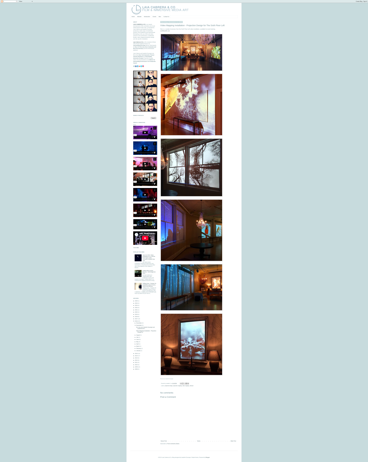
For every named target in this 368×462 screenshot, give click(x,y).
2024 (136, 303)
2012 (136, 360)
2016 (136, 321)
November (139, 325)
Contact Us (166, 16)
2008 (136, 369)
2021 (136, 310)
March (138, 346)
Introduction (147, 16)
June (137, 339)
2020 (136, 312)
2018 (136, 316)
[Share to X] (184, 383)
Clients (154, 16)
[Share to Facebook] (186, 383)
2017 (136, 318)
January (138, 350)
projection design (168, 385)
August (138, 335)
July (137, 337)
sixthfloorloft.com (165, 31)
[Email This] (181, 383)
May (137, 341)
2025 (136, 301)
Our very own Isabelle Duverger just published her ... (145, 328)
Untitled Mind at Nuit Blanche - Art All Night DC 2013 (149, 272)
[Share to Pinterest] (188, 383)
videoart (191, 385)
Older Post (233, 441)
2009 (136, 367)
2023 (136, 305)
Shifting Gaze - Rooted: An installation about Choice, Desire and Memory (149, 285)
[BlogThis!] (183, 383)
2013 (136, 358)
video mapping (185, 385)
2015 (136, 353)
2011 (136, 362)
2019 (136, 314)
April (137, 344)
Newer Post (164, 441)
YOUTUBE (136, 247)
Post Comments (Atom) (173, 443)
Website (139, 16)
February (138, 348)
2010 (136, 364)
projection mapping (177, 385)
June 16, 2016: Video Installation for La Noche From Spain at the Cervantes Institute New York (149, 257)
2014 (136, 355)
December (139, 323)
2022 (136, 307)
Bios (160, 16)
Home (133, 16)
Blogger (208, 457)
